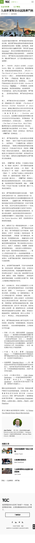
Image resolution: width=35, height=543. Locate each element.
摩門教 (17, 480)
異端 (2, 480)
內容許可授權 (16, 526)
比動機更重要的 (20, 460)
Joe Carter (14, 14)
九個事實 (10, 480)
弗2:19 (22, 78)
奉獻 (22, 526)
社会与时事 (5, 7)
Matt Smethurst (19, 462)
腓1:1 (28, 78)
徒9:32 (15, 78)
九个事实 (16, 7)
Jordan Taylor (18, 454)
